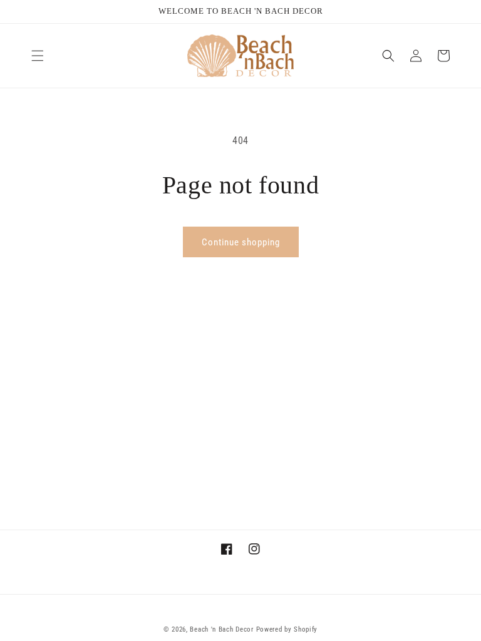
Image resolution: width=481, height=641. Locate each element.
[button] (37, 55)
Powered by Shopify (287, 629)
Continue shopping (241, 242)
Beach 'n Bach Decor (221, 629)
